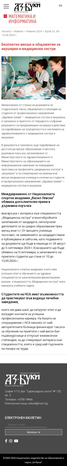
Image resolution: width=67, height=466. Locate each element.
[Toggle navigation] (7, 5)
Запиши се (33, 432)
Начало (6, 31)
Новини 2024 (34, 31)
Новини (18, 31)
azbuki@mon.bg (38, 403)
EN (60, 5)
